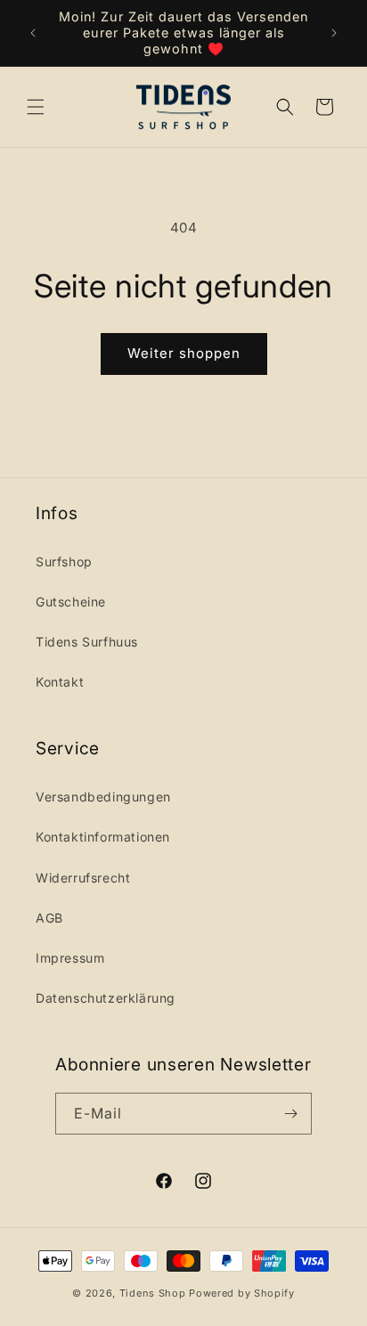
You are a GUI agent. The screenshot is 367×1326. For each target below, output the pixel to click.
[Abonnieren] (291, 1114)
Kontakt (60, 681)
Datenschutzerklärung (105, 997)
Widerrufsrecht (83, 877)
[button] (35, 106)
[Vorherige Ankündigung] (33, 33)
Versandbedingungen (103, 796)
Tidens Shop (152, 1293)
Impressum (70, 957)
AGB (49, 917)
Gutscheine (71, 601)
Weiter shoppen (184, 353)
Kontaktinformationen (103, 836)
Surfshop (64, 561)
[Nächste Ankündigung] (334, 33)
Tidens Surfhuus (87, 641)
